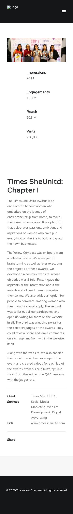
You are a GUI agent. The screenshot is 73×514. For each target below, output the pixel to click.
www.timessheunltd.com (48, 423)
